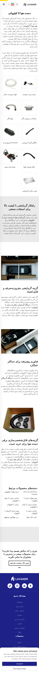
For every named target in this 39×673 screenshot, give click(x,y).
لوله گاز (10, 118)
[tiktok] (9, 585)
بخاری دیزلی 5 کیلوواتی (31, 512)
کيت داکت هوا (32, 517)
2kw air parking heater (30, 493)
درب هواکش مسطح (11, 517)
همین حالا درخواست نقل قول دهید (19, 564)
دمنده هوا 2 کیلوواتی (11, 492)
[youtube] (24, 585)
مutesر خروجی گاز (29, 118)
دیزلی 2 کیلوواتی (13, 505)
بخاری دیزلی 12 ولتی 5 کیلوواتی (29, 506)
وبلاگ (19, 632)
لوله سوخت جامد (10, 94)
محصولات (19, 602)
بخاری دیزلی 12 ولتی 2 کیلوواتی (12, 499)
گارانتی (19, 624)
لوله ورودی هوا (29, 167)
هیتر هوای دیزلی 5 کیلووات (30, 499)
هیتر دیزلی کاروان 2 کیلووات (12, 512)
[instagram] (17, 585)
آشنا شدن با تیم (19, 619)
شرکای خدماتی (19, 611)
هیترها (19, 642)
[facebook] (30, 585)
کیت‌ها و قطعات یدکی (19, 647)
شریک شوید (19, 606)
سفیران (19, 615)
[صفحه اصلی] (30, 4)
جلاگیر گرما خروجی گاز (28, 143)
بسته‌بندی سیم (10, 167)
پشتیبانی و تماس (19, 628)
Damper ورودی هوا (10, 143)
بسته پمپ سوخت (29, 94)
